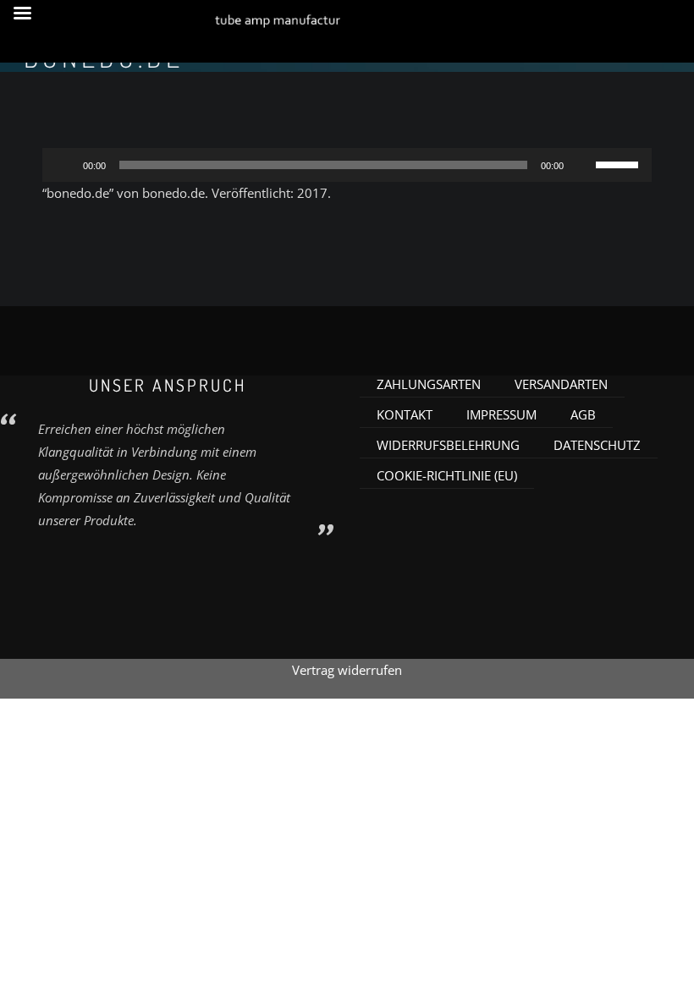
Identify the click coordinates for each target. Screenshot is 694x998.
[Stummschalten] (582, 164)
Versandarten (561, 384)
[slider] (619, 163)
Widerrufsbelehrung (448, 444)
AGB (583, 414)
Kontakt (404, 414)
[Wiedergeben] (64, 164)
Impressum (501, 414)
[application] (347, 165)
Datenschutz (597, 444)
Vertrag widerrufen (347, 669)
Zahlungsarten (429, 384)
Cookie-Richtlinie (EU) (447, 475)
